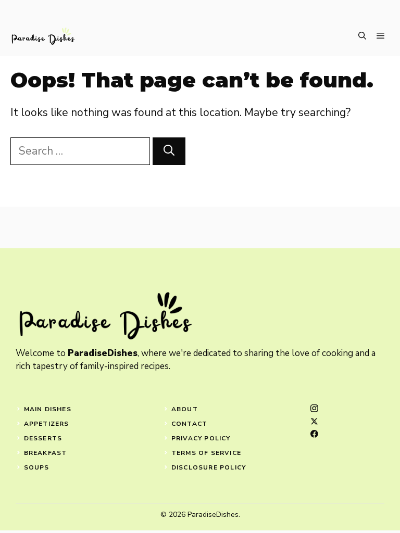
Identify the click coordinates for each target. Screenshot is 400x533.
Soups (36, 467)
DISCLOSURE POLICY (208, 467)
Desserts (43, 438)
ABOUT (184, 409)
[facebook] (314, 434)
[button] (362, 36)
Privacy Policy (201, 438)
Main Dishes (47, 409)
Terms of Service (206, 453)
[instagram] (314, 408)
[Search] (169, 151)
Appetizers (46, 424)
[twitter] (314, 421)
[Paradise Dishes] (42, 36)
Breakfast (45, 453)
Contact (189, 424)
